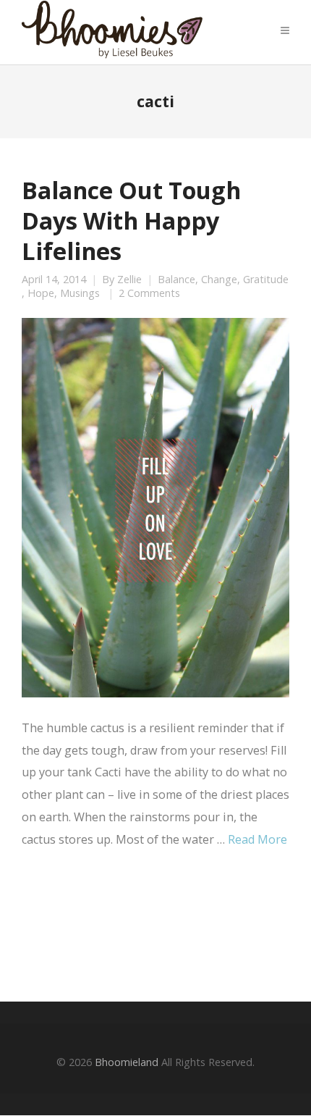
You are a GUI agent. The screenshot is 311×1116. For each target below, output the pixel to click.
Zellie (129, 279)
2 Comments (149, 293)
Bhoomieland (126, 1062)
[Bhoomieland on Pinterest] (199, 924)
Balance (176, 279)
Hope (40, 293)
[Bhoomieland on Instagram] (159, 924)
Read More (257, 839)
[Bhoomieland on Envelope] (120, 924)
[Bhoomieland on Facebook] (39, 924)
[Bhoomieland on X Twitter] (79, 924)
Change (219, 279)
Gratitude (266, 279)
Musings (80, 293)
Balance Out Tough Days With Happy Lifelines (131, 220)
